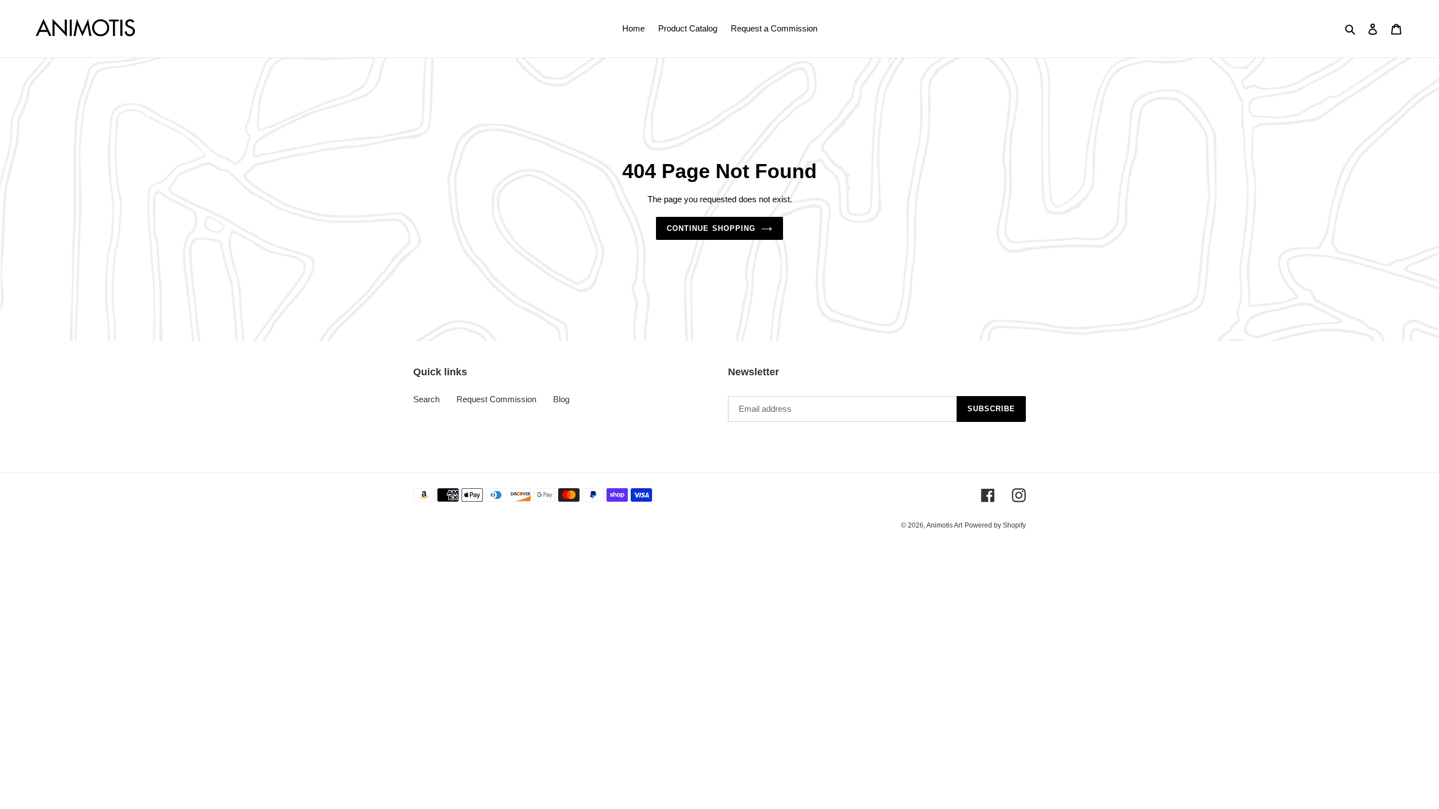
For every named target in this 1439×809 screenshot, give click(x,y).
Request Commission (496, 399)
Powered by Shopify (995, 525)
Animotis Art (944, 525)
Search (426, 399)
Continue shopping (711, 228)
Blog (561, 399)
